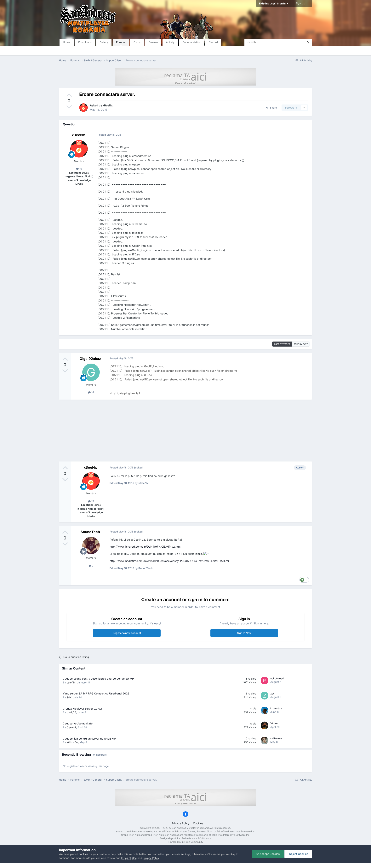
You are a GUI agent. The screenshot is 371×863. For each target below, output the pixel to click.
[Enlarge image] (206, 553)
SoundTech (90, 532)
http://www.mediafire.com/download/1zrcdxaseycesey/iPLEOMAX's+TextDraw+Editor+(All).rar (169, 560)
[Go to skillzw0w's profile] (264, 740)
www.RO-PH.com (201, 838)
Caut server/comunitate (78, 723)
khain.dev (276, 708)
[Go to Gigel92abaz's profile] (91, 372)
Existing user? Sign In (273, 3)
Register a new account (127, 632)
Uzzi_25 (71, 712)
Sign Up (300, 3)
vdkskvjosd (277, 678)
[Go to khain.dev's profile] (264, 710)
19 (80, 168)
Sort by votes (282, 344)
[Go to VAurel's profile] (264, 725)
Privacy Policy (180, 823)
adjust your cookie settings (174, 854)
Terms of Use (129, 858)
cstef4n (71, 682)
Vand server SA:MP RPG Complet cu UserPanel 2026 (96, 693)
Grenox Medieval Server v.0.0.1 (82, 708)
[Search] (308, 42)
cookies (83, 854)
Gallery (104, 42)
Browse (153, 42)
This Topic (292, 42)
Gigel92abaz (90, 359)
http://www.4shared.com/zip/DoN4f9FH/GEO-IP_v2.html (145, 546)
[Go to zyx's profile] (264, 695)
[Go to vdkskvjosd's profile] (264, 680)
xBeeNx (108, 105)
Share (272, 107)
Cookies (198, 823)
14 (92, 392)
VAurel (274, 723)
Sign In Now (244, 632)
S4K (69, 697)
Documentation (192, 42)
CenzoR (71, 727)
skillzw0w (72, 742)
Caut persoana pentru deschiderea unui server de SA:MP (98, 678)
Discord (213, 42)
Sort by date (301, 344)
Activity (170, 42)
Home (66, 42)
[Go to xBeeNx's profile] (83, 107)
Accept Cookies (269, 853)
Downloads (85, 42)
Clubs (137, 42)
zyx (272, 693)
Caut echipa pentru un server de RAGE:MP (89, 738)
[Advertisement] (185, 430)
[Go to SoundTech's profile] (91, 545)
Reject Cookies (298, 853)
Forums (120, 42)
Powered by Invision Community (185, 841)
